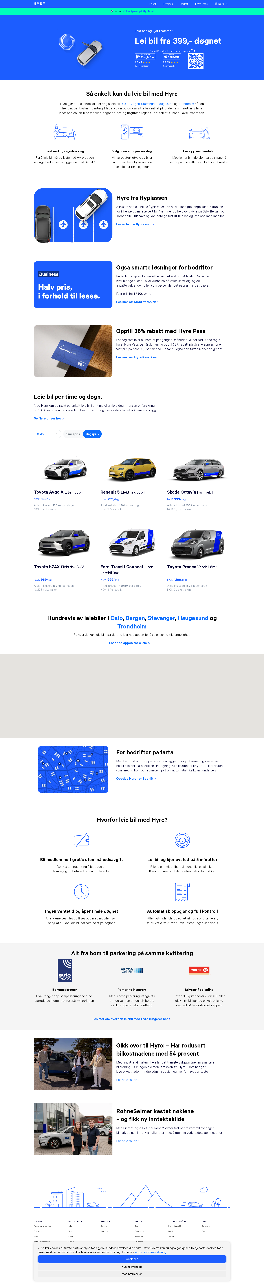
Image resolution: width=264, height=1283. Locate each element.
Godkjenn (132, 1259)
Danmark (205, 1226)
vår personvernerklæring (150, 1252)
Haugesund (165, 103)
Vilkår (36, 1236)
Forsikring (38, 1231)
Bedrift (171, 1231)
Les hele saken (126, 1079)
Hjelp (70, 1226)
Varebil (70, 1236)
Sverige (205, 1231)
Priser (70, 1231)
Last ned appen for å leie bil (130, 643)
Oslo (125, 103)
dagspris (92, 434)
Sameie (171, 1236)
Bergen (135, 103)
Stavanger (148, 103)
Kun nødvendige (132, 1266)
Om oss (104, 1226)
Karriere (104, 1231)
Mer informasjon (132, 1274)
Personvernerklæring (42, 1226)
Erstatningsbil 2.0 (175, 1226)
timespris (73, 434)
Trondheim (186, 103)
